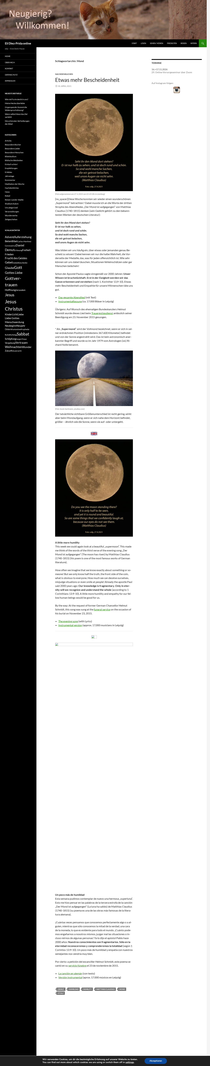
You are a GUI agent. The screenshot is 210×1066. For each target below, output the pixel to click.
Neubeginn (11, 325)
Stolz (61, 993)
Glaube (9, 268)
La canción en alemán (70, 973)
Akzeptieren (155, 1060)
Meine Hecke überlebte (15, 103)
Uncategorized (11, 207)
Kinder (8, 314)
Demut (61, 989)
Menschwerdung (14, 322)
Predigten (172, 43)
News (7, 192)
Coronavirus (10, 245)
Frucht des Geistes (16, 258)
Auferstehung (23, 237)
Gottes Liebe (13, 272)
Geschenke (23, 263)
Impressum (10, 81)
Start (134, 43)
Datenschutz (11, 75)
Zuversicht (16, 351)
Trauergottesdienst (102, 313)
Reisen (184, 43)
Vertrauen (21, 342)
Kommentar (10, 180)
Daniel (20, 245)
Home (7, 56)
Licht (15, 314)
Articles (8, 140)
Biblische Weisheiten (14, 160)
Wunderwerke (11, 215)
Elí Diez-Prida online (18, 43)
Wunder (27, 346)
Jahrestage (9, 176)
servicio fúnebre (77, 965)
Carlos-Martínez (24, 241)
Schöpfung (10, 338)
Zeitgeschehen (11, 219)
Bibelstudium (10, 156)
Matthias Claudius (105, 989)
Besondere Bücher (13, 144)
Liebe (21, 314)
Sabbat (23, 333)
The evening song (68, 621)
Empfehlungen (11, 168)
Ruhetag (13, 335)
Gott (18, 267)
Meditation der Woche (14, 184)
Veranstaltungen (12, 211)
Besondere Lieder (12, 148)
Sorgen (19, 339)
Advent (9, 237)
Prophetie (25, 329)
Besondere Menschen (14, 152)
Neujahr (21, 325)
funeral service (102, 609)
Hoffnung (10, 289)
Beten (8, 241)
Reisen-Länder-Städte (14, 200)
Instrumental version (70, 625)
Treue (24, 339)
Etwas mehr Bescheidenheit (87, 79)
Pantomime (16, 329)
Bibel (14, 241)
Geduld (16, 263)
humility (87, 989)
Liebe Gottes (12, 318)
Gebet (9, 262)
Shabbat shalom (12, 203)
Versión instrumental (70, 977)
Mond (122, 989)
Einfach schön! (11, 164)
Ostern (8, 329)
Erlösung (18, 250)
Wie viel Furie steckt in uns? (16, 99)
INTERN (193, 43)
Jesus (9, 294)
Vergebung (10, 343)
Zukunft (8, 350)
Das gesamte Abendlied (71, 297)
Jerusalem (20, 290)
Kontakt (9, 68)
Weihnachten (13, 347)
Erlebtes (8, 172)
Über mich (10, 62)
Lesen (143, 43)
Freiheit (26, 250)
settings (130, 1062)
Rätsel (7, 196)
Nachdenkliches (64, 74)
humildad (74, 989)
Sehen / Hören (156, 43)
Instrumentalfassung (70, 301)
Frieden (9, 254)
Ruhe (7, 335)
